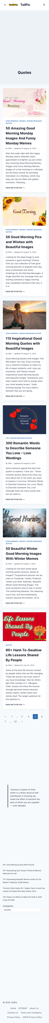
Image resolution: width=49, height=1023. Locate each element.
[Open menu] (5, 5)
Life (7, 438)
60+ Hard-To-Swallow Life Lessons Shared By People (24, 655)
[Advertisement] (24, 35)
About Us (34, 1008)
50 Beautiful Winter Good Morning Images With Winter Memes (24, 554)
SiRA (10, 148)
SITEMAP (22, 1008)
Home (13, 1008)
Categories (8, 906)
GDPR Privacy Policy (32, 1017)
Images (23, 121)
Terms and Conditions (31, 1013)
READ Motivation (15, 188)
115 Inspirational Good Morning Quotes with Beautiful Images (24, 343)
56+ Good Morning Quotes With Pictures (18, 865)
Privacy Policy (13, 1017)
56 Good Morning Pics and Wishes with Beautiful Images (24, 242)
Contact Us (12, 1013)
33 (15, 721)
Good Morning (12, 121)
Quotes (9, 645)
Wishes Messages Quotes (30, 333)
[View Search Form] (44, 5)
